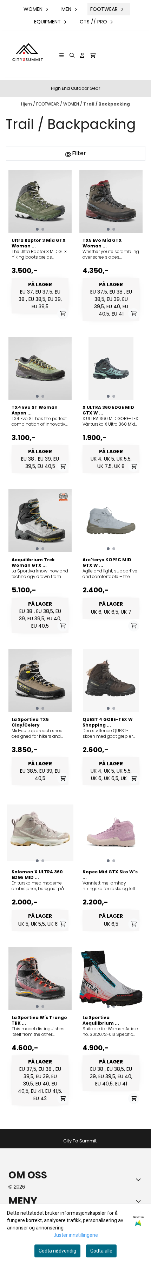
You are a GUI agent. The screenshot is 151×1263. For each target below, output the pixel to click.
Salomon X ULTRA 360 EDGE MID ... (37, 874)
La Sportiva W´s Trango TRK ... (39, 1020)
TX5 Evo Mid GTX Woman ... (102, 243)
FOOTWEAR (48, 104)
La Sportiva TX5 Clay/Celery (30, 722)
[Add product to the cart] (62, 313)
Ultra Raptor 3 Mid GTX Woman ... (39, 243)
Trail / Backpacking (106, 104)
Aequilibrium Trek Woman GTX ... (33, 562)
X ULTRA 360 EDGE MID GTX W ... (108, 410)
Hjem (27, 104)
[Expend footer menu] (139, 1201)
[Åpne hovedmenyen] (62, 55)
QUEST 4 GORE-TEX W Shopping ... (108, 722)
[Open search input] (72, 55)
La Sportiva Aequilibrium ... (101, 1020)
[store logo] (27, 55)
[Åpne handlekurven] (92, 55)
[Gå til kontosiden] (82, 55)
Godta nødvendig (57, 1251)
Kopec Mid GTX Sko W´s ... (110, 874)
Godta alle (101, 1251)
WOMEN (71, 104)
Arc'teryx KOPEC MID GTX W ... (107, 562)
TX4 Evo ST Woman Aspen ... (35, 410)
